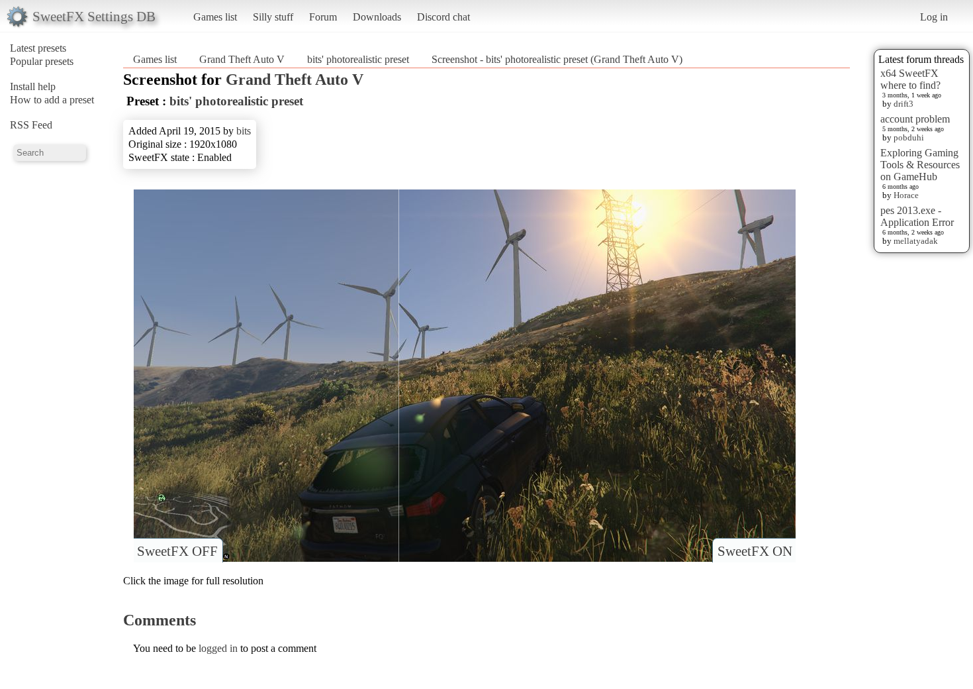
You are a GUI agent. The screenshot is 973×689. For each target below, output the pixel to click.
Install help (33, 86)
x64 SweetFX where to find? (910, 79)
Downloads (377, 17)
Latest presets (38, 48)
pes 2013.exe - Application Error (917, 216)
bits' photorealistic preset (358, 59)
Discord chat (443, 17)
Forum (323, 17)
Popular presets (41, 61)
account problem (915, 119)
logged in (218, 648)
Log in (934, 17)
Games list (215, 17)
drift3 (903, 104)
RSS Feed (31, 125)
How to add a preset (52, 99)
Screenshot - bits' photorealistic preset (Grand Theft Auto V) (557, 59)
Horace (906, 195)
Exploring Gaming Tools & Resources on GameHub (920, 164)
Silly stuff (273, 17)
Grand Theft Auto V (242, 59)
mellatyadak (916, 241)
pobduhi (909, 137)
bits (243, 130)
